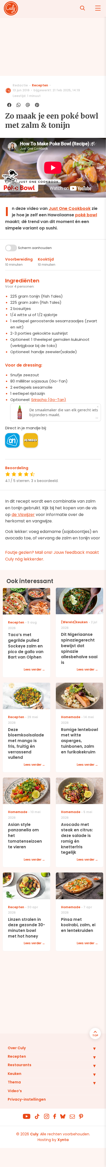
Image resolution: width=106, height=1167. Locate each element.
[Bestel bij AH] (12, 440)
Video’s (15, 1090)
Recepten (40, 85)
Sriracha (48, 399)
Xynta (63, 1139)
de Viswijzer (23, 515)
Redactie (20, 85)
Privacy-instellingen (27, 1099)
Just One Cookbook (70, 208)
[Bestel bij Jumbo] (30, 440)
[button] (90, 1048)
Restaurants (19, 1064)
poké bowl (86, 215)
